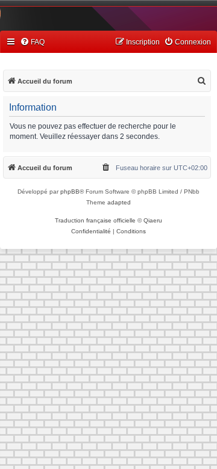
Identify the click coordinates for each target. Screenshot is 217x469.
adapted (119, 202)
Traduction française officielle (95, 220)
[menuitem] (32, 42)
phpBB (70, 191)
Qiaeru (152, 220)
